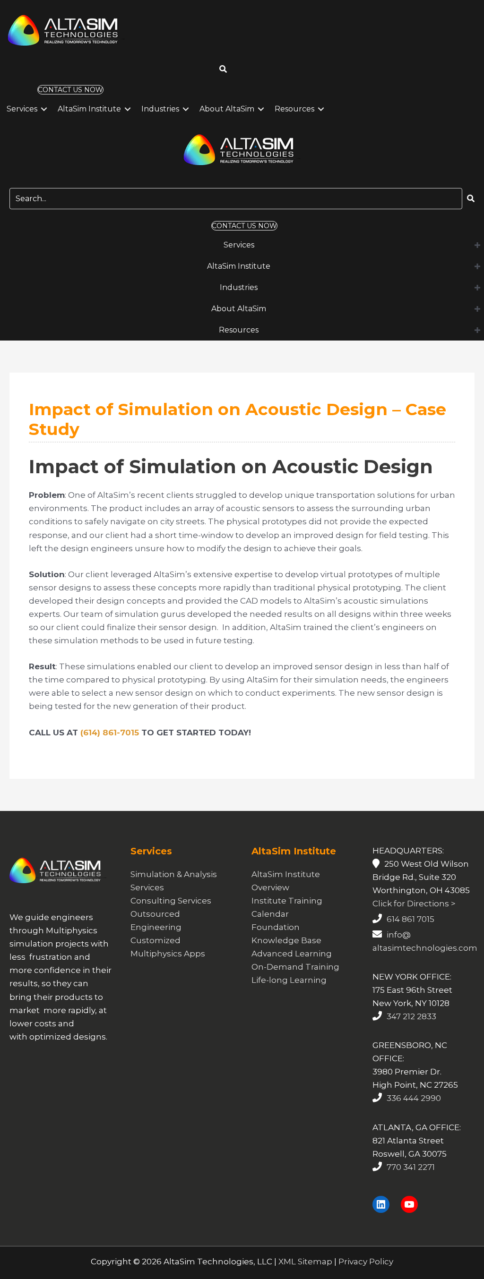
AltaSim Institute (89, 108)
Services (22, 108)
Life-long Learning (289, 980)
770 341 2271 (411, 1167)
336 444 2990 (414, 1098)
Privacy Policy (365, 1261)
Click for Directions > (414, 903)
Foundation (275, 927)
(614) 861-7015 (109, 732)
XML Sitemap (305, 1261)
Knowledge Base (286, 940)
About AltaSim (226, 108)
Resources (294, 108)
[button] (223, 69)
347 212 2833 (411, 1016)
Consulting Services (170, 900)
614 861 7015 (410, 919)
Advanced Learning (291, 953)
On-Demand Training (295, 967)
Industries (160, 108)
